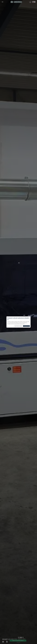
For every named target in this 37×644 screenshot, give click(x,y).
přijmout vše (26, 326)
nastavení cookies (18, 326)
